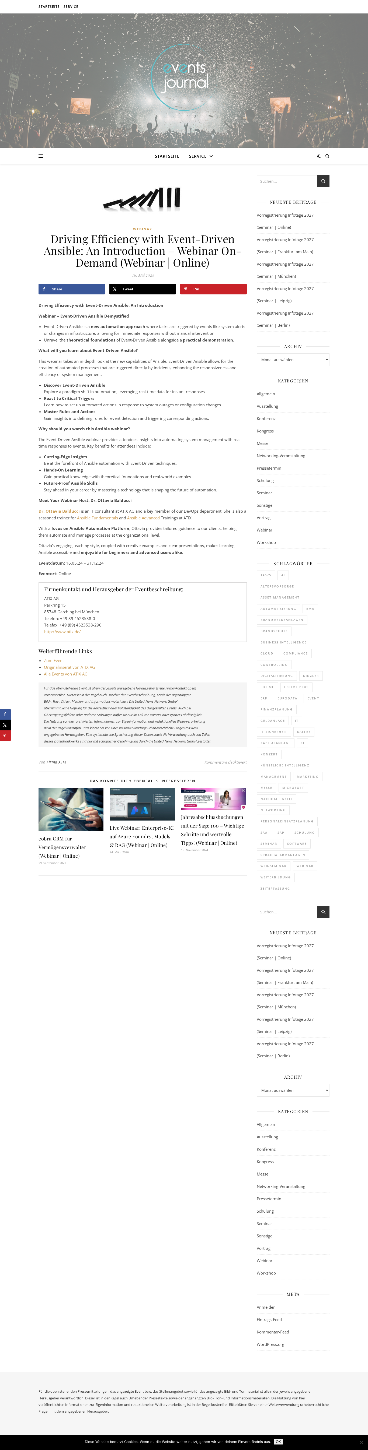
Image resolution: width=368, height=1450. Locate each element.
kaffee (304, 732)
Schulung (265, 480)
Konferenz (266, 418)
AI (283, 575)
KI (302, 743)
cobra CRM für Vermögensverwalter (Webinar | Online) (62, 847)
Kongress (265, 431)
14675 (266, 575)
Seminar (264, 492)
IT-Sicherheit (274, 732)
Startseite (49, 6)
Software (297, 844)
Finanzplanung (277, 709)
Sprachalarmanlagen (283, 855)
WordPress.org (270, 1344)
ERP (264, 698)
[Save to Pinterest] (5, 735)
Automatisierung (278, 609)
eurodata (287, 698)
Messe (262, 443)
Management (274, 777)
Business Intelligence (284, 642)
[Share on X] (5, 725)
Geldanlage (273, 721)
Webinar (142, 229)
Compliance (295, 653)
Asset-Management (280, 597)
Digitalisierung (277, 676)
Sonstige (264, 505)
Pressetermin (269, 468)
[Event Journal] (184, 77)
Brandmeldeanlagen (282, 620)
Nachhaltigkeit (277, 799)
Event (313, 698)
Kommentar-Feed (273, 1332)
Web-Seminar (274, 866)
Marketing (308, 777)
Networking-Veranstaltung (281, 455)
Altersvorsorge (277, 586)
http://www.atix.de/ (62, 631)
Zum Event (54, 660)
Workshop (266, 542)
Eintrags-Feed (269, 1319)
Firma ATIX (56, 762)
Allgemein (266, 393)
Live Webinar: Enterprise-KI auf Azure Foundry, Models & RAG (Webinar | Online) (142, 836)
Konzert (269, 754)
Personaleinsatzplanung (287, 821)
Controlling (274, 665)
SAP (280, 832)
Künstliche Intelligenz (285, 765)
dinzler (311, 676)
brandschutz (274, 631)
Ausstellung (267, 406)
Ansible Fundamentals (97, 517)
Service (71, 6)
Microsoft (293, 788)
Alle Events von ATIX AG (66, 674)
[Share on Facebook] (5, 714)
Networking (273, 810)
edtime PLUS (296, 687)
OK (278, 1442)
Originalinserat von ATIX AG (69, 667)
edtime (267, 687)
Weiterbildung (276, 877)
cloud (267, 653)
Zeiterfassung (275, 888)
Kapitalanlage (276, 743)
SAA (264, 832)
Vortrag (263, 517)
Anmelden (266, 1307)
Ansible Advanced (143, 517)
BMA (310, 609)
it (296, 721)
